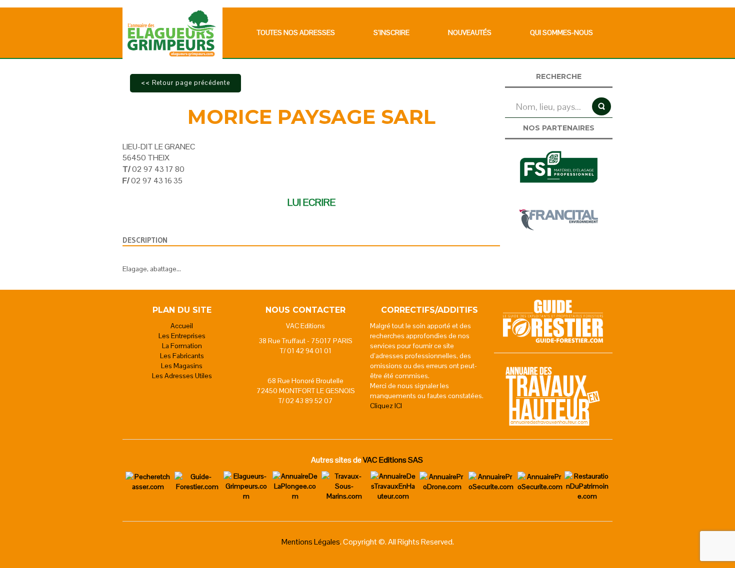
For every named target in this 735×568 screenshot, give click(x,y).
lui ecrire (312, 202)
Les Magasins (181, 365)
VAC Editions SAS (393, 460)
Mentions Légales (311, 542)
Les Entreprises (182, 335)
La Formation (182, 345)
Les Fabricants (182, 355)
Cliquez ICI (386, 405)
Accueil (181, 325)
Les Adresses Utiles (182, 375)
